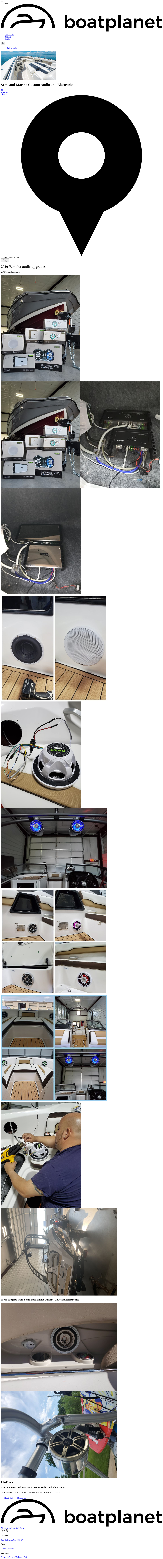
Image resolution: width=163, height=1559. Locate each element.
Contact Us (5, 1557)
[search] (3, 43)
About (3, 1528)
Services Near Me (13, 1540)
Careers (8, 1528)
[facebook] (1, 1531)
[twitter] (7, 1531)
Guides (17, 1528)
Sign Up (8, 37)
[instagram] (3, 1531)
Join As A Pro (6, 1548)
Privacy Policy (23, 1557)
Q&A (21, 1540)
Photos (13, 1528)
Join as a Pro (9, 35)
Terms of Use (13, 1557)
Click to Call (8, 1498)
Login (7, 39)
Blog (22, 1528)
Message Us (21, 1498)
